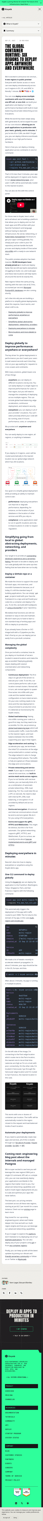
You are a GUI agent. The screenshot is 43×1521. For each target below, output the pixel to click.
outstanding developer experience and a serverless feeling (20, 559)
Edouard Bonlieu (25, 1282)
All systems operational (17, 1377)
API (23, 1146)
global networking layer (19, 180)
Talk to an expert (21, 1336)
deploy (8, 1429)
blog (7, 1451)
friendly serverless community (17, 1256)
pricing (27, 1209)
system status (12, 1438)
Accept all (6, 1518)
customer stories (13, 1455)
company (9, 1472)
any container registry (18, 1245)
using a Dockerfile (14, 608)
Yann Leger (14, 1282)
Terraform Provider (23, 1143)
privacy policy (12, 1480)
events (8, 1463)
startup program (13, 1433)
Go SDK (16, 1146)
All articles (7, 17)
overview (9, 1391)
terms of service (13, 1476)
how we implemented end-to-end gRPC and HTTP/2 (22, 842)
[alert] (21, 1514)
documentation (12, 1413)
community (10, 1421)
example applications (13, 1240)
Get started (22, 1329)
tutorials (10, 1417)
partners (9, 1459)
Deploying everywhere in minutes (21, 328)
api (6, 1425)
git (33, 1243)
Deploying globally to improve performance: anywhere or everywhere (20, 315)
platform (32, 1234)
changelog (10, 1399)
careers (9, 1468)
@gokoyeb (22, 1259)
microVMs (9, 251)
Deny (15, 1518)
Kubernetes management (15, 237)
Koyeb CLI (17, 882)
